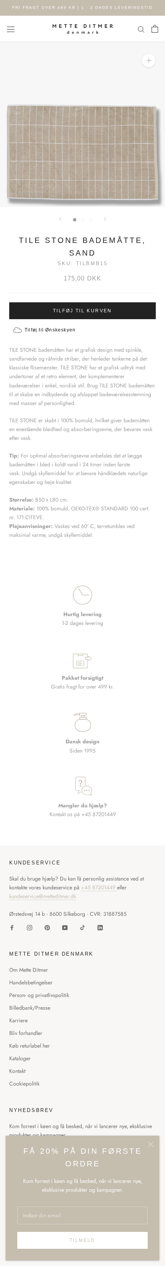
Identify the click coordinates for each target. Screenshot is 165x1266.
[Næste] (105, 219)
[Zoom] (148, 60)
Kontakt (17, 1071)
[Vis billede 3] (90, 219)
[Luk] (150, 1144)
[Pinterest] (47, 927)
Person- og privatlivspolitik (39, 995)
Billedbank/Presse (29, 1008)
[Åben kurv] (155, 29)
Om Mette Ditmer (28, 970)
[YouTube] (65, 927)
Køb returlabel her (29, 1046)
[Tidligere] (60, 219)
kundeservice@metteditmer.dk (42, 896)
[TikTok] (82, 927)
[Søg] (141, 29)
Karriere (18, 1020)
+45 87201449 (99, 887)
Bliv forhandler (25, 1033)
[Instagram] (29, 927)
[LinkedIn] (100, 927)
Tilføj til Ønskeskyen (50, 330)
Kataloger (20, 1058)
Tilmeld (82, 1240)
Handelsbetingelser (31, 982)
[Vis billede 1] (74, 219)
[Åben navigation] (11, 29)
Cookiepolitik (24, 1083)
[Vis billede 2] (82, 219)
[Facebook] (12, 927)
